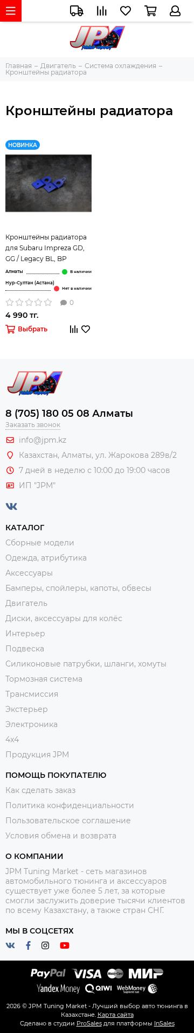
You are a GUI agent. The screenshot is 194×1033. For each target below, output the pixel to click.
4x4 (12, 739)
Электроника (31, 724)
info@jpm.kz (42, 440)
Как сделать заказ (40, 790)
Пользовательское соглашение (68, 820)
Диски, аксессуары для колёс (63, 618)
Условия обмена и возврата (60, 836)
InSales (164, 1023)
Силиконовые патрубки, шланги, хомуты (86, 664)
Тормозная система (43, 679)
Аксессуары (29, 573)
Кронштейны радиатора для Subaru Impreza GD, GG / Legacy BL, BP (46, 248)
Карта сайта (116, 1014)
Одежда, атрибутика (46, 558)
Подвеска (24, 649)
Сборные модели (39, 543)
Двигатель (26, 603)
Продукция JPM (37, 754)
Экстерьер (26, 709)
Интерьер (25, 633)
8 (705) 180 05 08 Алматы (69, 413)
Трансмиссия (31, 694)
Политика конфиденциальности (69, 805)
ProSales (89, 1023)
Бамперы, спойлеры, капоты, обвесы (78, 588)
